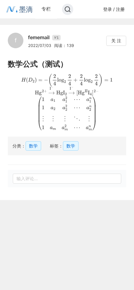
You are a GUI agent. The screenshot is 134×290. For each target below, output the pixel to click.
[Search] (67, 9)
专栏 (46, 9)
